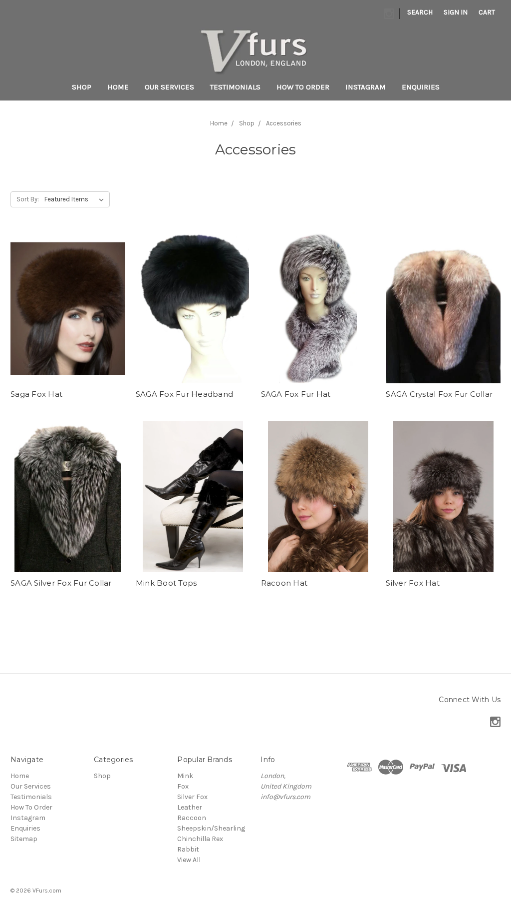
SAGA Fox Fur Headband (184, 394)
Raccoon (191, 818)
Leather (189, 807)
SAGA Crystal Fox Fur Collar (439, 394)
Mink (185, 776)
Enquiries (421, 86)
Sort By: (27, 199)
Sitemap (23, 839)
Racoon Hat (284, 583)
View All (189, 860)
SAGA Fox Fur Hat (296, 394)
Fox (183, 786)
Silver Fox (192, 797)
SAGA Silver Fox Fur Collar (61, 583)
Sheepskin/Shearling (211, 828)
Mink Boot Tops (166, 583)
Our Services (169, 86)
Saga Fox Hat (36, 394)
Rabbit (188, 849)
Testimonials (235, 86)
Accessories (283, 123)
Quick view (68, 307)
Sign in (456, 12)
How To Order (302, 86)
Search (420, 12)
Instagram (365, 86)
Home (118, 86)
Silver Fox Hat (413, 583)
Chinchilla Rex (200, 839)
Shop (81, 86)
